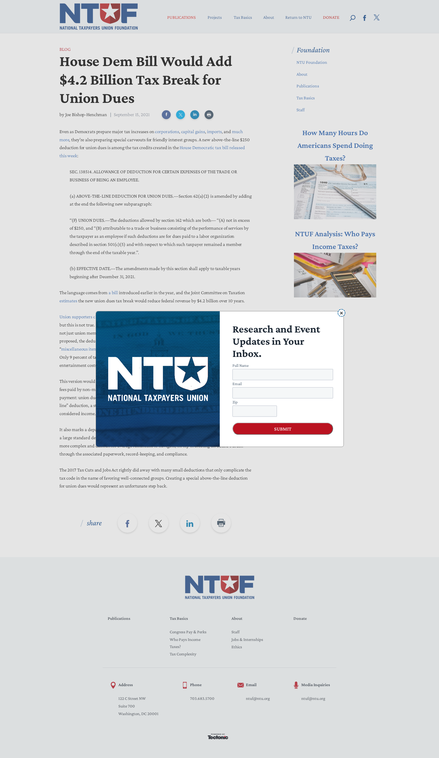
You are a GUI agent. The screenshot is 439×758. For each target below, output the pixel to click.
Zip (235, 402)
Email (237, 384)
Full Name (240, 365)
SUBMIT (282, 429)
